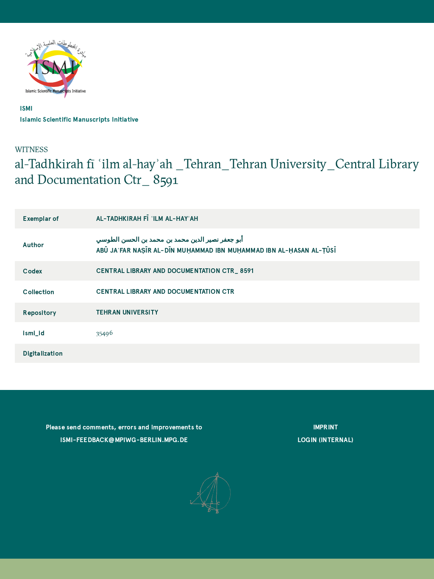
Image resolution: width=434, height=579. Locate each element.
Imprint (325, 426)
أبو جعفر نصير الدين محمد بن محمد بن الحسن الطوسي (169, 238)
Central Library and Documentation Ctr (165, 291)
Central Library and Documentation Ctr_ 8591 (175, 270)
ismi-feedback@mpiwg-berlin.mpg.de (124, 439)
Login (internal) (325, 439)
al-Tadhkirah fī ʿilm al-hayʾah (147, 218)
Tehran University (127, 311)
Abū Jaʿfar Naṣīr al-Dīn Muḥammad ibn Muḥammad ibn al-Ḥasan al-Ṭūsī (216, 249)
